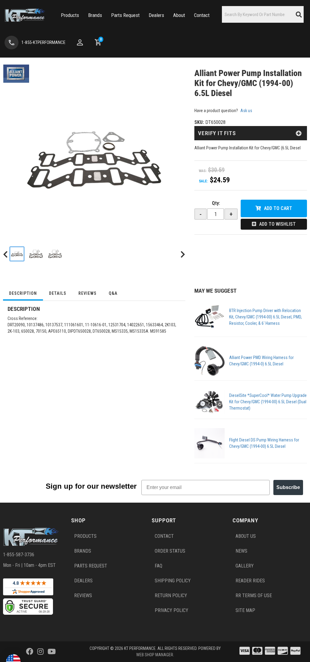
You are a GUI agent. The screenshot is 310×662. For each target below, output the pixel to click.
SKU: (199, 122)
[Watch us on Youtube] (52, 652)
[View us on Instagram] (40, 652)
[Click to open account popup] (79, 42)
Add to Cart (278, 208)
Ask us (246, 110)
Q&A (113, 293)
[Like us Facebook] (29, 652)
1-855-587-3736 (18, 554)
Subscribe (288, 487)
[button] (70, 15)
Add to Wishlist (277, 224)
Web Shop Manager (154, 654)
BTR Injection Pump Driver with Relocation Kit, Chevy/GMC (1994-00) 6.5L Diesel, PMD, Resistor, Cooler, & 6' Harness (265, 317)
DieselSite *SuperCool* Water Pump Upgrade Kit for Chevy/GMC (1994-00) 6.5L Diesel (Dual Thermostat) (268, 402)
